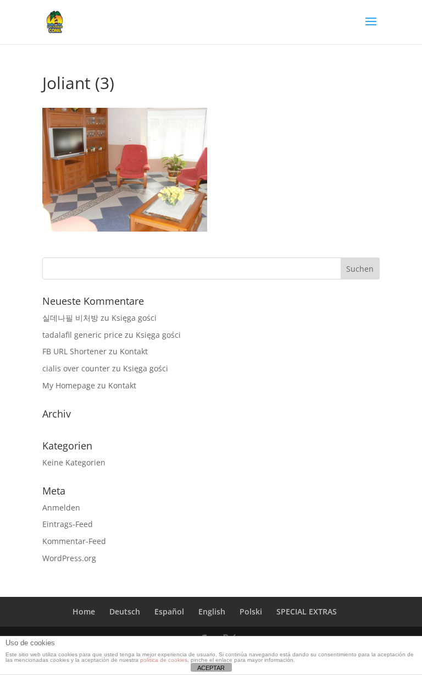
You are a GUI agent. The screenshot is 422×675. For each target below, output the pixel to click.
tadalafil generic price (82, 335)
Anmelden (61, 507)
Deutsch (124, 611)
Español (169, 611)
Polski (251, 611)
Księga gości (134, 317)
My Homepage (68, 385)
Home (84, 611)
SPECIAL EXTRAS (306, 611)
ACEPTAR (211, 668)
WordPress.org (69, 558)
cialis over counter (76, 368)
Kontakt (134, 351)
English (211, 611)
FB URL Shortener (74, 351)
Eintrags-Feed (67, 524)
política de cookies (163, 660)
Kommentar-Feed (74, 541)
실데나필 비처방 (70, 317)
